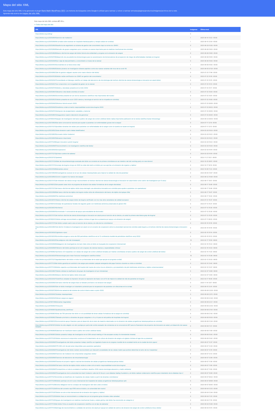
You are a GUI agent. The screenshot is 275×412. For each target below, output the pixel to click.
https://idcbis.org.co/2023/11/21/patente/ (48, 157)
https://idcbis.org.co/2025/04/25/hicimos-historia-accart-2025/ (56, 103)
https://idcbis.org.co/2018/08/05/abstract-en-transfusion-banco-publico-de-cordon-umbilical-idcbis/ (68, 330)
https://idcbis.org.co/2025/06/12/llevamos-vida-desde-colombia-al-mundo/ (59, 92)
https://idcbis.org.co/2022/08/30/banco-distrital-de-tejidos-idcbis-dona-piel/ (60, 275)
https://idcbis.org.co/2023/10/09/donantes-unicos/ (51, 169)
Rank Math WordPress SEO (53, 11)
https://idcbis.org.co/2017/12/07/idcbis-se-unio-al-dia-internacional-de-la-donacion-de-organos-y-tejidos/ (70, 392)
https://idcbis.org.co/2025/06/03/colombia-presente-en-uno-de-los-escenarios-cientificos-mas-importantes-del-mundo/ (74, 95)
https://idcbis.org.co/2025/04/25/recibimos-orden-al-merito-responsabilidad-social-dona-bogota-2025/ (69, 107)
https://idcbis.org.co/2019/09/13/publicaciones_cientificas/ (54, 310)
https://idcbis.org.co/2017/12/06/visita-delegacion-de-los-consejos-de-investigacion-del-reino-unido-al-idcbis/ (71, 384)
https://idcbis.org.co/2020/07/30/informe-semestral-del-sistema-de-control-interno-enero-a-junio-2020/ (69, 290)
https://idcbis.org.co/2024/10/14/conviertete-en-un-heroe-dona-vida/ (57, 65)
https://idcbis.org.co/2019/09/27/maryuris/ (49, 306)
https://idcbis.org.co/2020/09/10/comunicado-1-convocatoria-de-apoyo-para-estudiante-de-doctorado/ (69, 211)
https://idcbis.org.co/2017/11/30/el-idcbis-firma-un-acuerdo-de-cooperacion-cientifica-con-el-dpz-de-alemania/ (71, 404)
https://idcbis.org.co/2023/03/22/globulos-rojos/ (51, 232)
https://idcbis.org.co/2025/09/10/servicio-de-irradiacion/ (53, 38)
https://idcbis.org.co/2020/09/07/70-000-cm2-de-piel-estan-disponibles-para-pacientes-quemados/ (68, 346)
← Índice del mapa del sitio (43, 24)
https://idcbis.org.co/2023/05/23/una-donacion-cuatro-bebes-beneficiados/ (60, 130)
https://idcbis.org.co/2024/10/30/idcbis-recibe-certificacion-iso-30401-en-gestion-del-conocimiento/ (68, 76)
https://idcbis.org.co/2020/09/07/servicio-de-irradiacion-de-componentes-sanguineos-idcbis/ (65, 354)
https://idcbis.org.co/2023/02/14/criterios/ (49, 207)
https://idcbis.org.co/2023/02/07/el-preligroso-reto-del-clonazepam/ (57, 240)
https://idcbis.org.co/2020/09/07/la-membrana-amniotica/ (54, 196)
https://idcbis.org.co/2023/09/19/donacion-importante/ (53, 138)
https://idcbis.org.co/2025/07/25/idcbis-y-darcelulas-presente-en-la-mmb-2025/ (61, 88)
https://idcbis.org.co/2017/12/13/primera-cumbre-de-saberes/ (55, 153)
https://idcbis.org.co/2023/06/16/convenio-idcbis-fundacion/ (55, 134)
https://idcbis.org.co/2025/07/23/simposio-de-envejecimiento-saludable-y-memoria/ (62, 111)
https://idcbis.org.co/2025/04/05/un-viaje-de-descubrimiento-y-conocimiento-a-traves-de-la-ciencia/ (68, 61)
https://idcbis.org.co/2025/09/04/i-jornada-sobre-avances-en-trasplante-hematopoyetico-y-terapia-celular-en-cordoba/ (74, 41)
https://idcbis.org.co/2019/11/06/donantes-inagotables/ (53, 302)
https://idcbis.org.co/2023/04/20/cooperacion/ (50, 150)
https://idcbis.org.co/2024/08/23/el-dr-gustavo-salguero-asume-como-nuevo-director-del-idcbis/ (67, 72)
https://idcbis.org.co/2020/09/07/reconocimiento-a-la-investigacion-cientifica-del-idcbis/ (64, 146)
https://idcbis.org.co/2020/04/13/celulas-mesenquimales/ (53, 294)
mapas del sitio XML (31, 13)
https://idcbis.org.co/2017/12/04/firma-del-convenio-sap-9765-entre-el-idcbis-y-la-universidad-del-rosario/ (70, 388)
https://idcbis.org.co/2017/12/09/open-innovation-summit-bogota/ (56, 142)
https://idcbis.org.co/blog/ (43, 34)
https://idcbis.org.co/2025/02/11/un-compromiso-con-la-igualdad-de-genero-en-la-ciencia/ (65, 84)
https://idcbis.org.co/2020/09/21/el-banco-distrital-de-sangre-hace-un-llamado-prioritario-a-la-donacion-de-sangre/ (73, 282)
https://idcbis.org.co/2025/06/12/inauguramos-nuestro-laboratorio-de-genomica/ (61, 115)
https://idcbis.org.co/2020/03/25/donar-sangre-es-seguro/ (54, 298)
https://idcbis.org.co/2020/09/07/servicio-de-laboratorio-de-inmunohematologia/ (61, 357)
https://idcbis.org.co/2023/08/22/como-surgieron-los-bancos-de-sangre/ (59, 177)
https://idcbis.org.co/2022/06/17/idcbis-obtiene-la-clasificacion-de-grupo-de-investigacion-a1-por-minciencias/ (71, 271)
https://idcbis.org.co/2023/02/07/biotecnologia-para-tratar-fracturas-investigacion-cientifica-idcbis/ (68, 255)
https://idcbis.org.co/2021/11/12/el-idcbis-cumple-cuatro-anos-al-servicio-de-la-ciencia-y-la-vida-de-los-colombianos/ (74, 223)
